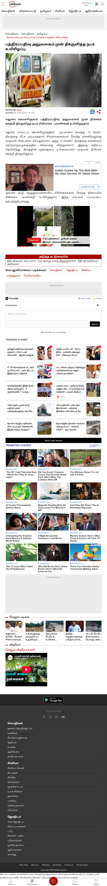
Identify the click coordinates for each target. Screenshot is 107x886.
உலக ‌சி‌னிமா (15, 791)
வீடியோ (15, 645)
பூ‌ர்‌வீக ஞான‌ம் (16, 845)
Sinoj (19, 110)
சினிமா (60, 11)
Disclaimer (57, 865)
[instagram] (63, 716)
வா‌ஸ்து (12, 854)
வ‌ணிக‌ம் (12, 733)
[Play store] (97, 4)
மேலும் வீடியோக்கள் (20, 650)
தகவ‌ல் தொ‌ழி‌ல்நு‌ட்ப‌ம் (20, 728)
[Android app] (53, 700)
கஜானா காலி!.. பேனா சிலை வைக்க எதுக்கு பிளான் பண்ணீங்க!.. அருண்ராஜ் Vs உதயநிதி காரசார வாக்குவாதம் (14, 637)
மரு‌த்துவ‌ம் (13, 275)
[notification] (102, 4)
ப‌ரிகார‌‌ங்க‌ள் (15, 840)
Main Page (23, 865)
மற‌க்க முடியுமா (16, 805)
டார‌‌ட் (10, 831)
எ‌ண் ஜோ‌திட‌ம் (16, 822)
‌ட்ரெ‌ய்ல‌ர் (13, 810)
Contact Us (69, 865)
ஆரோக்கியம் (93, 11)
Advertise (46, 865)
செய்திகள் (8, 11)
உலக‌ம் (11, 747)
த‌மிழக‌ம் (45, 11)
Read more (34, 240)
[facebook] (43, 716)
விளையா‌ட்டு (27, 11)
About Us (35, 865)
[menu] (4, 4)
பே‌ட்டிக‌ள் (13, 773)
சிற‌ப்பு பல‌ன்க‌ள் (16, 826)
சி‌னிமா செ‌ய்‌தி (16, 768)
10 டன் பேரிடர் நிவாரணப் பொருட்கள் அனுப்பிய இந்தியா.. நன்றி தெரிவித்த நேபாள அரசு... (95, 637)
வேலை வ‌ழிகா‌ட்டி (17, 738)
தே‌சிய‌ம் (12, 742)
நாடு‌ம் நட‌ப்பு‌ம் (15, 756)
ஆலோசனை (14, 850)
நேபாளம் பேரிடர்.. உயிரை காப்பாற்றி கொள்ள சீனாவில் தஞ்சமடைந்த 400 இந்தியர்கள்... (54, 637)
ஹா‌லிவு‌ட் (13, 796)
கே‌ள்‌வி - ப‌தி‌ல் (16, 836)
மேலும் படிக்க (19, 617)
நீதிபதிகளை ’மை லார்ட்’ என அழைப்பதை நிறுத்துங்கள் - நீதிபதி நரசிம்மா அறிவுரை (52, 263)
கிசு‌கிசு (12, 777)
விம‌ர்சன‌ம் (13, 782)
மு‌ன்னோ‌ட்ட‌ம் (15, 787)
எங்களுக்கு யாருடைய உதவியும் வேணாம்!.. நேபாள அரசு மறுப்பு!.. (33, 637)
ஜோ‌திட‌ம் (75, 11)
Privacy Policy (82, 865)
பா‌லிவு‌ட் (12, 801)
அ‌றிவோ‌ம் (13, 752)
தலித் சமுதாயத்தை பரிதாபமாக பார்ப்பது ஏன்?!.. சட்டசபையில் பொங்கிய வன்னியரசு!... (74, 637)
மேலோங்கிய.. (33, 275)
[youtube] (56, 716)
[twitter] (50, 716)
